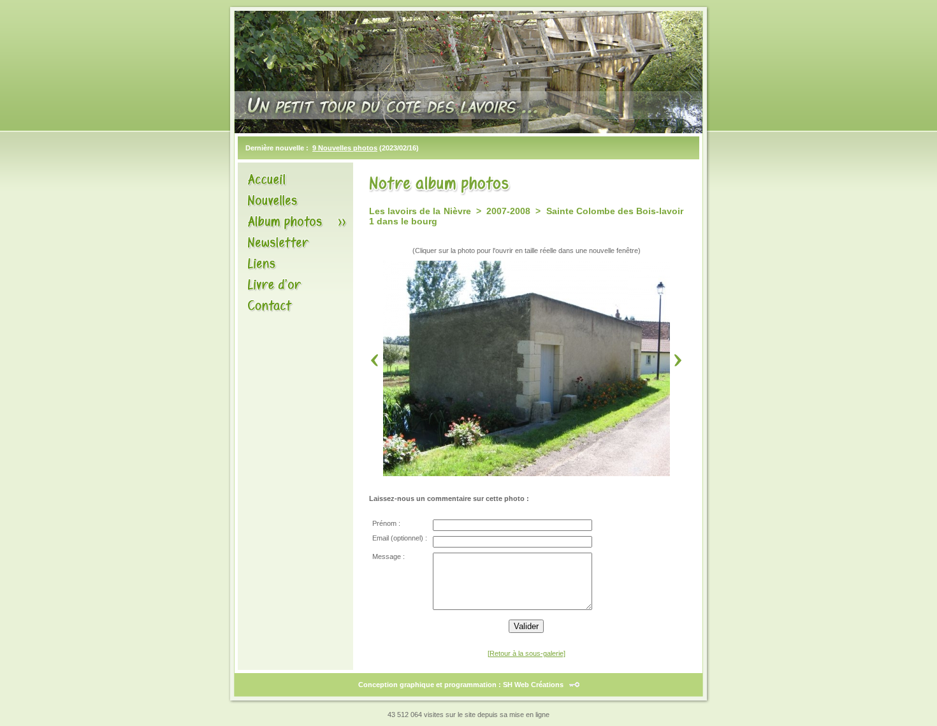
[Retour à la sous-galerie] (526, 653)
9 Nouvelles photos (344, 148)
